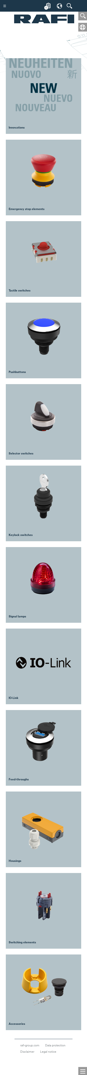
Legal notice (48, 1051)
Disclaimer (27, 1051)
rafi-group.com (29, 1045)
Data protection (55, 1045)
